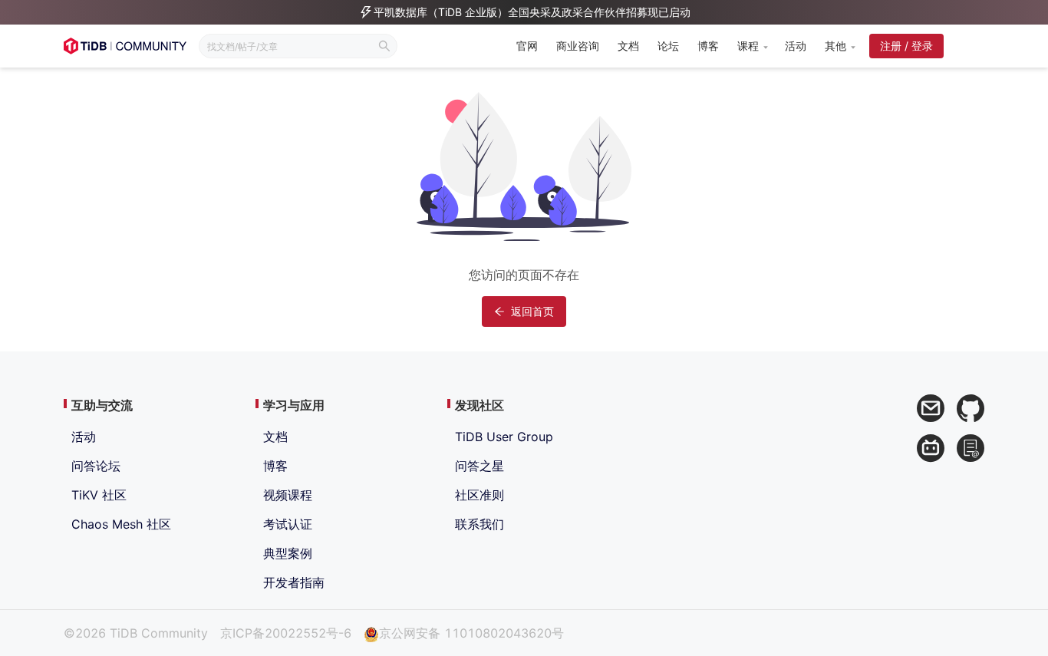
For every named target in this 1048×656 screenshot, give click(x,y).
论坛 (668, 45)
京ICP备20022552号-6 (285, 633)
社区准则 (479, 495)
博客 (708, 45)
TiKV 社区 (99, 495)
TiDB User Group (504, 436)
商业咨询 (577, 45)
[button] (751, 46)
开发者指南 (294, 582)
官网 (527, 45)
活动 (795, 45)
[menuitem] (527, 47)
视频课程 (287, 495)
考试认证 (287, 524)
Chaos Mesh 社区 (121, 524)
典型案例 (287, 553)
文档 (628, 45)
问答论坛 (95, 465)
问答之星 (479, 465)
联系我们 (479, 524)
